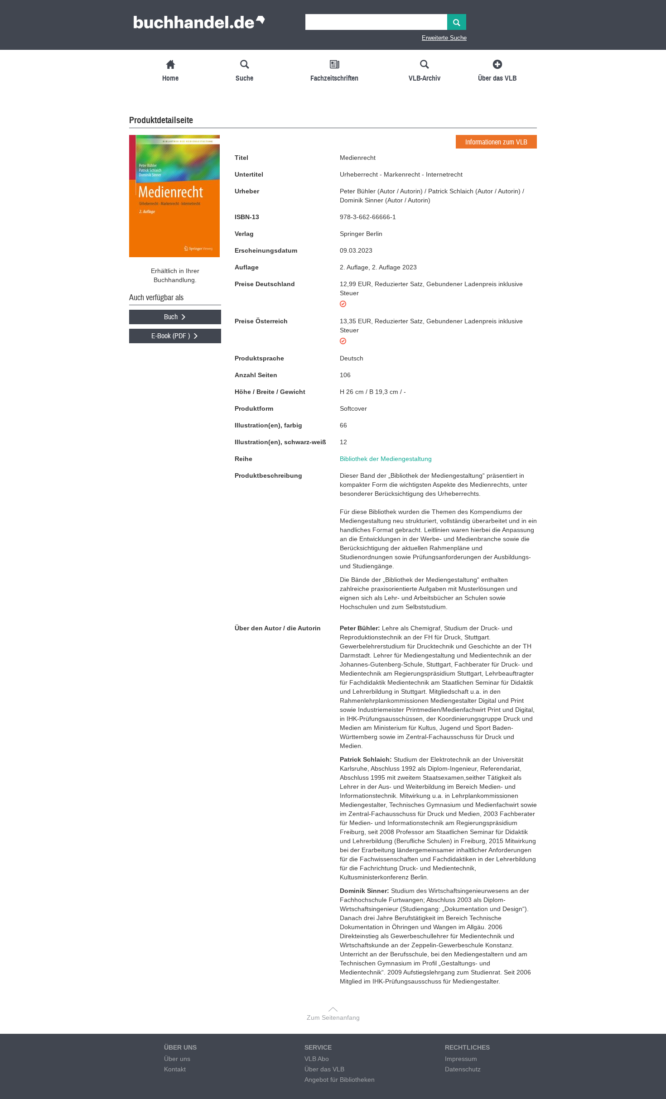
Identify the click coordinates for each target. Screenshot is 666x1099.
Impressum (461, 1058)
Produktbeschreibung (268, 475)
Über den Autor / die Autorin (278, 628)
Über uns (177, 1058)
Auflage (247, 267)
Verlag (244, 233)
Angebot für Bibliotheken (339, 1079)
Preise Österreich (261, 321)
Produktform (254, 408)
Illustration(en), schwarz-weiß (280, 442)
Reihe (243, 458)
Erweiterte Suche (444, 37)
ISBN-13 (247, 217)
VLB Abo (316, 1058)
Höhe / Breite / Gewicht (270, 391)
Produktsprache (259, 358)
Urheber (247, 191)
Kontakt (175, 1069)
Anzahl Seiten (256, 375)
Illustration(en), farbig (268, 425)
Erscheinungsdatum (266, 250)
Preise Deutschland (265, 284)
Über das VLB (324, 1069)
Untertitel (249, 174)
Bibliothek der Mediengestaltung (386, 458)
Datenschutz (463, 1069)
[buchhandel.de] (199, 25)
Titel (241, 157)
